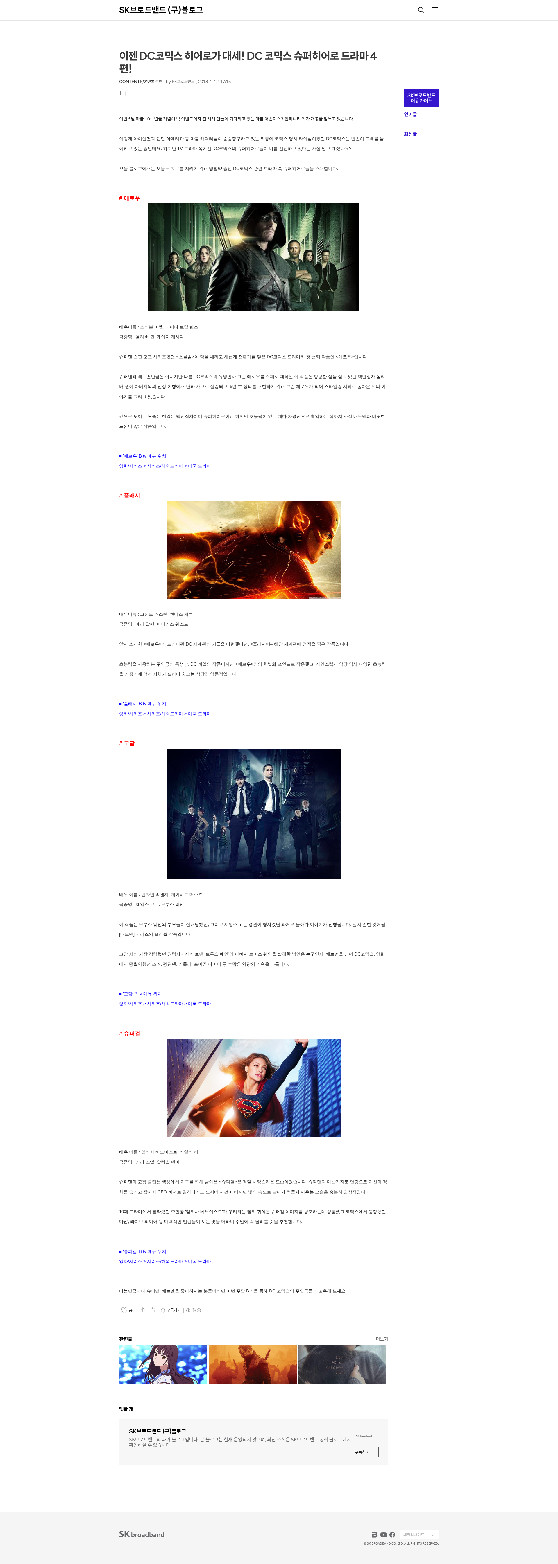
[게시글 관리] (152, 1310)
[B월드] (375, 1534)
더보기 (382, 1339)
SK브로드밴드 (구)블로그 (161, 10)
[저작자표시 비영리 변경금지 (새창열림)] (193, 1310)
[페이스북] (392, 1534)
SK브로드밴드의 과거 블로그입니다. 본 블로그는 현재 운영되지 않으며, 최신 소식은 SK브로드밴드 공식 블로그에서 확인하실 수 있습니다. (240, 1442)
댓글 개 (126, 1409)
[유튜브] (383, 1534)
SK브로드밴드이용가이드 (421, 98)
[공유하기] (142, 1310)
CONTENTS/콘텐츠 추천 (140, 82)
